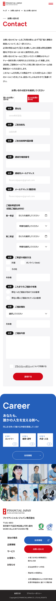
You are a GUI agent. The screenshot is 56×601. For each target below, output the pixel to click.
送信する (28, 376)
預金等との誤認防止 (35, 573)
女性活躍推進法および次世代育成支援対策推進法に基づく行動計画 (40, 580)
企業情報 (11, 544)
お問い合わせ (38, 549)
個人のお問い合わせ (8, 98)
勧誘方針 (17, 593)
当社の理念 (12, 537)
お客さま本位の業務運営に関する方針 (37, 559)
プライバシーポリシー (23, 366)
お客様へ (11, 557)
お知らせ (11, 564)
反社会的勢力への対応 (36, 567)
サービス (11, 551)
